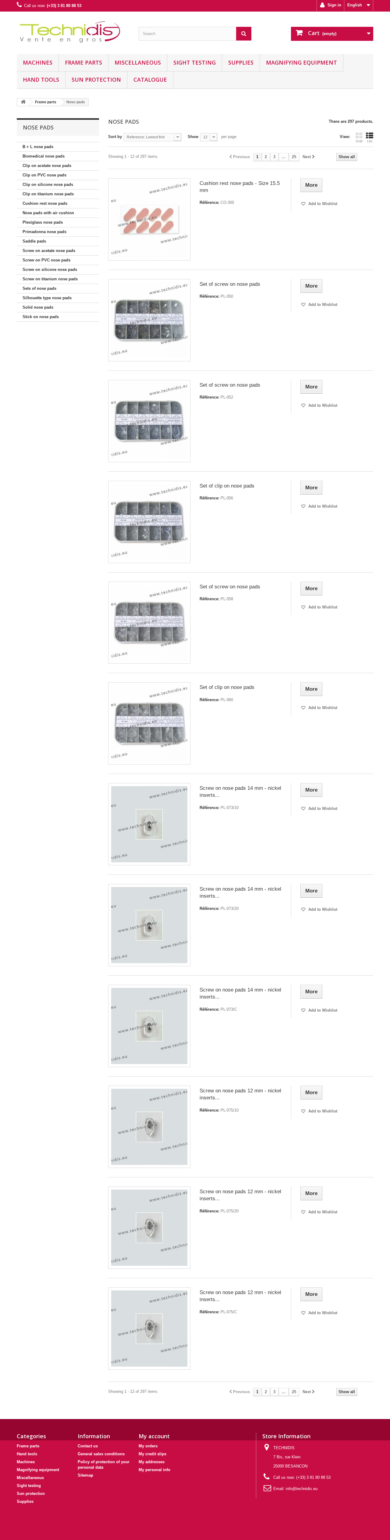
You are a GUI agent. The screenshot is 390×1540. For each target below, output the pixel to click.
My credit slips (152, 1454)
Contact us (88, 1446)
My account (154, 1436)
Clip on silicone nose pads (48, 184)
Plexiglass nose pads (43, 222)
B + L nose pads (38, 146)
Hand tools (41, 79)
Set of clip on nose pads (227, 486)
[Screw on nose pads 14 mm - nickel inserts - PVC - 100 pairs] (149, 1026)
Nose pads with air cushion (48, 213)
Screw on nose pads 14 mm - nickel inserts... (240, 791)
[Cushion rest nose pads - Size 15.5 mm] (149, 219)
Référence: (209, 202)
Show (193, 136)
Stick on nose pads (41, 316)
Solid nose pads (38, 307)
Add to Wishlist (322, 203)
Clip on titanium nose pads (48, 194)
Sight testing (194, 62)
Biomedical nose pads (44, 156)
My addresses (152, 1462)
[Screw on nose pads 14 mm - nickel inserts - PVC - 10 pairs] (149, 824)
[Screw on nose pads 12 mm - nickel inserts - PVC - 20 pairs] (149, 1228)
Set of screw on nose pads (230, 284)
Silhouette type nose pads (47, 298)
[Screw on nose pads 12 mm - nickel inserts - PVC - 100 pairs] (149, 1328)
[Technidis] (73, 31)
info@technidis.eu (301, 1488)
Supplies (241, 62)
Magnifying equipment (301, 62)
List (369, 141)
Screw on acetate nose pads (49, 250)
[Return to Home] (23, 102)
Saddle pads (34, 241)
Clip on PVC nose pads (44, 175)
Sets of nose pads (39, 288)
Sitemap (85, 1475)
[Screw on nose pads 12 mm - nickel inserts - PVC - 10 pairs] (149, 1127)
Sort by (115, 136)
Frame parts (83, 62)
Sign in (333, 5)
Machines (37, 62)
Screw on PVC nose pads (46, 260)
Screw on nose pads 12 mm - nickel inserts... (240, 1094)
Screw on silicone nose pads (50, 269)
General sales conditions (101, 1454)
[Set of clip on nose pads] (149, 522)
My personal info (154, 1469)
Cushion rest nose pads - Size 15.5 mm (240, 186)
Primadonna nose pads (44, 231)
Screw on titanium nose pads (50, 279)
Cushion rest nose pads (45, 203)
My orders (148, 1446)
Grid (359, 141)
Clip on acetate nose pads (47, 165)
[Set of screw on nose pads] (149, 320)
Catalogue (150, 79)
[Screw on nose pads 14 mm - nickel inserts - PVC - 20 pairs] (149, 925)
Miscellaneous (138, 62)
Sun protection (96, 79)
